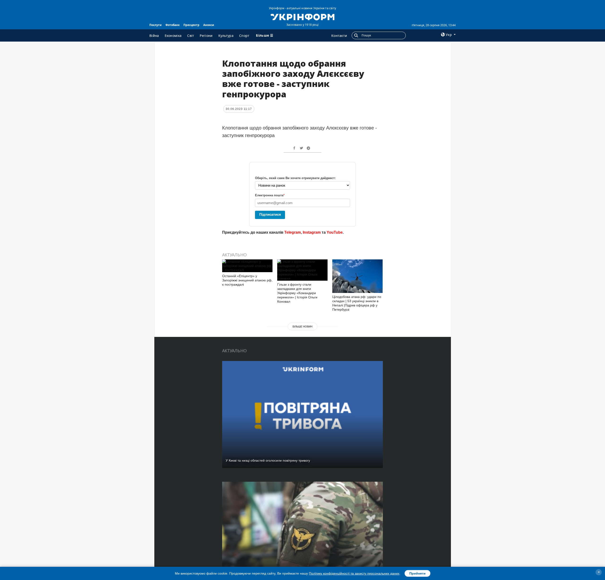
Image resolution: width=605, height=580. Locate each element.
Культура (225, 35)
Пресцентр (191, 25)
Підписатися (270, 214)
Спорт (244, 35)
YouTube (335, 232)
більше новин (302, 326)
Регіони (206, 35)
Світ (190, 35)
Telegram (292, 232)
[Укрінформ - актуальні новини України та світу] (302, 16)
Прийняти (417, 573)
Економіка (173, 35)
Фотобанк (172, 25)
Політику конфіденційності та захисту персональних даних (354, 573)
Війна (154, 35)
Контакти (339, 35)
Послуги (155, 25)
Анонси (208, 25)
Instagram (312, 232)
